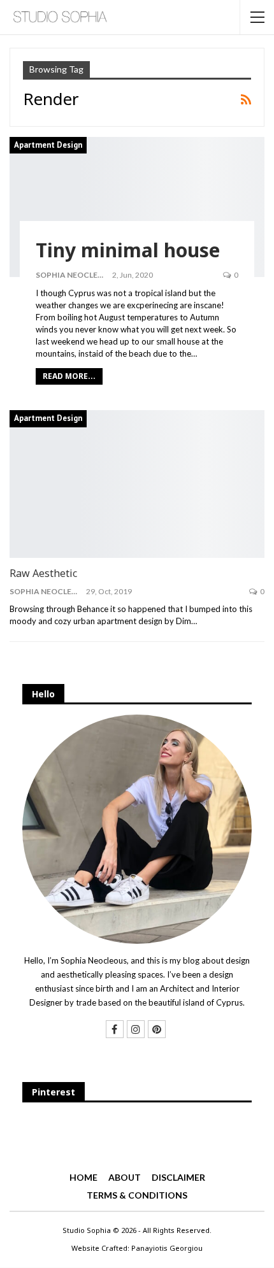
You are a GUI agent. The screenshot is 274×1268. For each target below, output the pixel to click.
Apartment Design (48, 144)
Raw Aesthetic (43, 573)
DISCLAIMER (178, 1177)
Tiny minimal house (128, 250)
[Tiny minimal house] (137, 207)
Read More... (69, 376)
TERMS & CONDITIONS (137, 1195)
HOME (83, 1177)
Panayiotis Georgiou (167, 1248)
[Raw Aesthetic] (137, 484)
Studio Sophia (86, 1230)
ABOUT (124, 1177)
